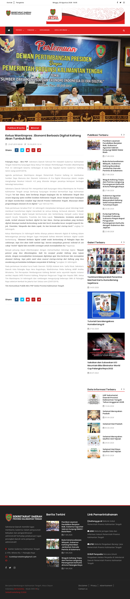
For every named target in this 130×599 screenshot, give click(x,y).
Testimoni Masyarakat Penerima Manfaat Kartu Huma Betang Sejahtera (104, 280)
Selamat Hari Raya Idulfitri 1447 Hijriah (112, 450)
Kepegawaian (45, 30)
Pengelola (20, 3)
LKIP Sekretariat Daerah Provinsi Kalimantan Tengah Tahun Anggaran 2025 (113, 398)
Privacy (94, 585)
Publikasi (31, 30)
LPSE (91, 544)
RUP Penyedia (96, 554)
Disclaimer (82, 585)
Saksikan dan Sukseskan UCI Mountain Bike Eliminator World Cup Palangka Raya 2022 (103, 365)
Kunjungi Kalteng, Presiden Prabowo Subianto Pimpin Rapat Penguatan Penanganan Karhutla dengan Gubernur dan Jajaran (114, 221)
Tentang (19, 30)
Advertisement (106, 585)
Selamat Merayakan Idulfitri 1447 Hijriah (112, 437)
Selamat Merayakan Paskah (112, 412)
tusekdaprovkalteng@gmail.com (22, 556)
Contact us (82, 589)
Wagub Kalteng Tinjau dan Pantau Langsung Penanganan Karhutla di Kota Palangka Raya (113, 183)
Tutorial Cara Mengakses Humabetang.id (100, 323)
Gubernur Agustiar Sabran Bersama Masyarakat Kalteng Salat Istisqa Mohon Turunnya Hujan (112, 200)
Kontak (9, 3)
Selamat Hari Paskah (112, 424)
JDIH (91, 531)
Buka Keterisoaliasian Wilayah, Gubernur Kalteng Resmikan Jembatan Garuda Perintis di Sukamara (113, 166)
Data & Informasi (61, 30)
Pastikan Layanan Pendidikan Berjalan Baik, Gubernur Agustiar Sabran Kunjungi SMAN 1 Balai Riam (113, 146)
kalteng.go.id (95, 521)
